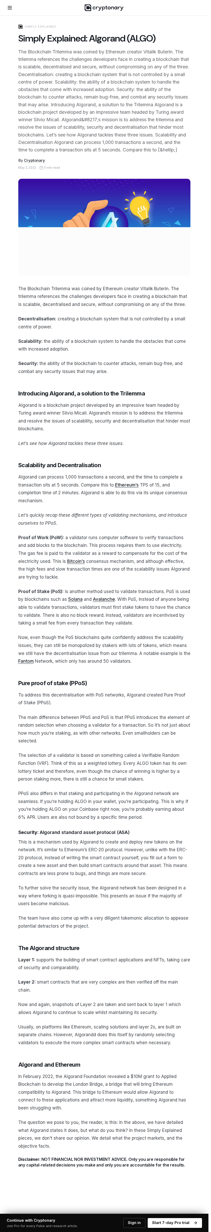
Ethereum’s (127, 485)
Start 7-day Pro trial (170, 1222)
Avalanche (104, 599)
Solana (75, 599)
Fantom (26, 661)
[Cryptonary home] (104, 7)
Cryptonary (34, 160)
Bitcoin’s (76, 561)
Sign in (134, 1222)
